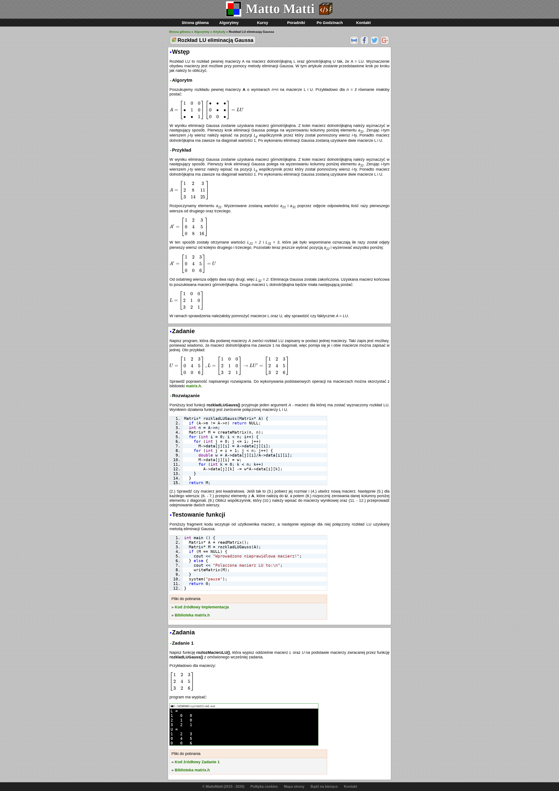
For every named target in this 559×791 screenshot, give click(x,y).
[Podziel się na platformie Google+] (385, 43)
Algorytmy (229, 23)
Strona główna (195, 23)
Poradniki (296, 23)
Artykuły (219, 31)
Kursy (262, 23)
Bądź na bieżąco (324, 786)
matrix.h (193, 386)
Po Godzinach (330, 23)
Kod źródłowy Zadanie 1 (197, 762)
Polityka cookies (264, 786)
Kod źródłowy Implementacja (202, 607)
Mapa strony (294, 786)
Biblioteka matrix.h (192, 615)
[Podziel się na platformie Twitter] (374, 43)
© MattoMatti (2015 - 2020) (223, 786)
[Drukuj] (354, 43)
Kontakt (363, 23)
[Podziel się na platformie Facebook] (364, 43)
